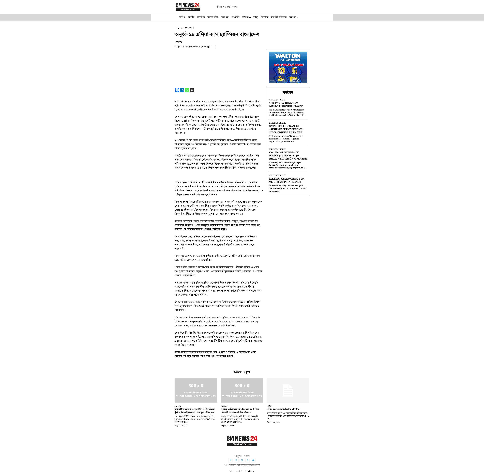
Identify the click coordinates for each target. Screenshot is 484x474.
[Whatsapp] (187, 90)
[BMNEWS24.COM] (194, 6)
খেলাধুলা (189, 28)
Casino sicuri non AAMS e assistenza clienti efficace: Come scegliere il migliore (286, 129)
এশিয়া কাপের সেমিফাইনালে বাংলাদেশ (283, 409)
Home (178, 28)
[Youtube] (253, 460)
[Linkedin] (182, 90)
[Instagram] (236, 460)
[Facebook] (177, 90)
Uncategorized (277, 100)
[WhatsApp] (248, 460)
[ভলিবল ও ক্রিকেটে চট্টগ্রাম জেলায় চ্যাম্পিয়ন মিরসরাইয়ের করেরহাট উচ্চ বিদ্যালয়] (242, 390)
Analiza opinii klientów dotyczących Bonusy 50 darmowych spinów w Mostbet (288, 155)
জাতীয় (269, 406)
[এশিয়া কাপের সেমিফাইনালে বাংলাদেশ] (288, 390)
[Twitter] (242, 460)
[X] (192, 90)
